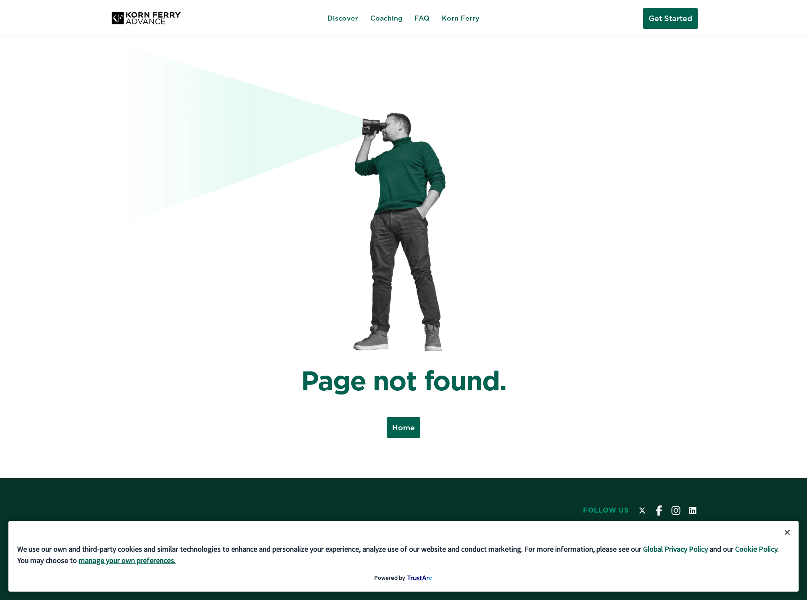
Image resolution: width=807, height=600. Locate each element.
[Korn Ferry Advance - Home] (146, 18)
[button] (787, 532)
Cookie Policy (756, 549)
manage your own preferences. (127, 560)
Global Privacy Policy (675, 549)
